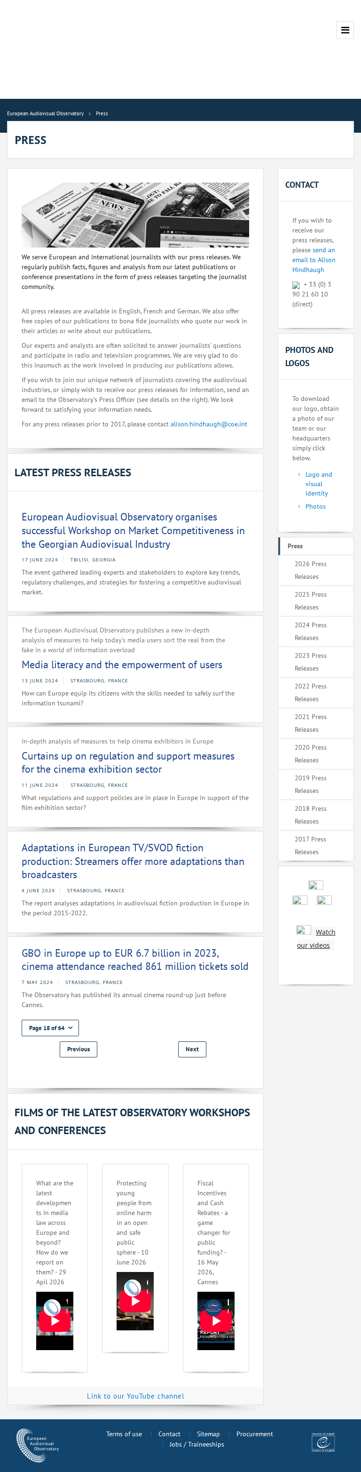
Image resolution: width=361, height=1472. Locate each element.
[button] (50, 1028)
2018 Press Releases (311, 814)
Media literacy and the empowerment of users (122, 664)
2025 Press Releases (311, 600)
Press (295, 546)
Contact (169, 1434)
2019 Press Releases (311, 784)
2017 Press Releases (310, 845)
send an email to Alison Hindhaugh (314, 260)
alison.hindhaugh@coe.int (209, 424)
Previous (78, 1049)
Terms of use (124, 1434)
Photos (316, 506)
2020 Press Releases (311, 753)
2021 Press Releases (311, 723)
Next (192, 1049)
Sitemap (208, 1434)
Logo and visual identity (319, 483)
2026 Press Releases (311, 570)
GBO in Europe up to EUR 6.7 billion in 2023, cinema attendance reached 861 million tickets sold (135, 959)
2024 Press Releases (311, 631)
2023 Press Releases (311, 661)
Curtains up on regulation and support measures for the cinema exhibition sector (128, 762)
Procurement (254, 1434)
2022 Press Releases (311, 692)
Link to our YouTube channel (135, 1396)
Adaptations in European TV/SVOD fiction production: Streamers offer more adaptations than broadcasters (133, 861)
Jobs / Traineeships (197, 1444)
